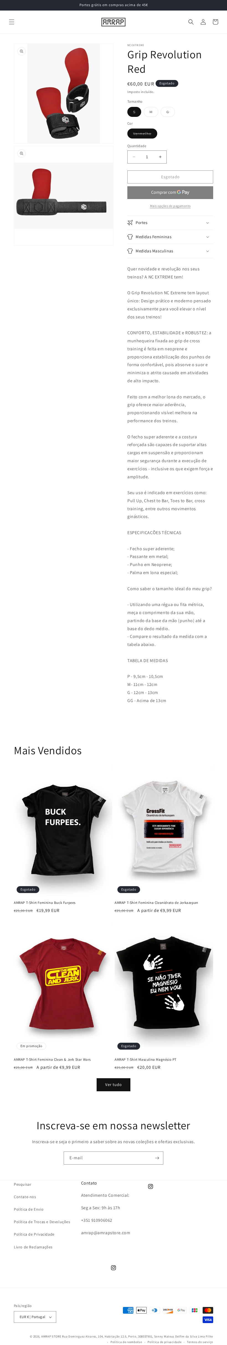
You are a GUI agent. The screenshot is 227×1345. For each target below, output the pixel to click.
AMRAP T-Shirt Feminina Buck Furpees (45, 903)
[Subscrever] (157, 1158)
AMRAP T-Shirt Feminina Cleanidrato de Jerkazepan (156, 903)
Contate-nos (25, 1196)
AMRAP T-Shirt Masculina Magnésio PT (146, 1059)
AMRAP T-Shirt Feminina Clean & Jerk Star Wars (52, 1059)
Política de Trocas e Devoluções (42, 1221)
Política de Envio (28, 1209)
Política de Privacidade (34, 1234)
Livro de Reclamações (33, 1247)
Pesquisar (22, 1184)
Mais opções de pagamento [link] (170, 206)
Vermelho (145, 135)
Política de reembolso (126, 1342)
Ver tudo (113, 1084)
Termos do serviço (200, 1342)
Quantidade (136, 146)
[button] (12, 22)
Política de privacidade (164, 1342)
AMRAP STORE (51, 1336)
